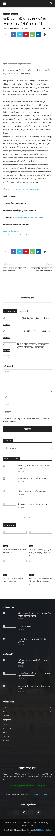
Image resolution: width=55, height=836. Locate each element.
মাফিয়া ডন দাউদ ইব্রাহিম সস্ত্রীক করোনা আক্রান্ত (33, 491)
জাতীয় (4, 575)
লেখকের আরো (23, 311)
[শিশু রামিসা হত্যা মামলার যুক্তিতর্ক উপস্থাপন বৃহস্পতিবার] (9, 642)
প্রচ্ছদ (4, 10)
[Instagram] (24, 812)
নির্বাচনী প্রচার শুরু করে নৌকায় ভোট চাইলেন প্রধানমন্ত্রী (14, 269)
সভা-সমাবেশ (14, 14)
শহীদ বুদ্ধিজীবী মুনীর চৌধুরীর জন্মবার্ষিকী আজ (33, 318)
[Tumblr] (31, 812)
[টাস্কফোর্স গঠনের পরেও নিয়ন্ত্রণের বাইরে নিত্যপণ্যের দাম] (15, 568)
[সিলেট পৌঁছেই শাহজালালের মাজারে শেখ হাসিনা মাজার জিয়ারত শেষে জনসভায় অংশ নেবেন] (40, 568)
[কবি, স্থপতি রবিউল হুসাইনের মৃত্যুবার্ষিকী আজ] (9, 334)
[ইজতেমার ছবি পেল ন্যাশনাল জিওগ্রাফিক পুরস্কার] (9, 507)
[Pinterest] (26, 34)
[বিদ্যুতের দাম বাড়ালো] (9, 629)
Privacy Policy (43, 823)
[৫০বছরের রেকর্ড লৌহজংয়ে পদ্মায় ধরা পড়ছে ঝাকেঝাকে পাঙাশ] (9, 689)
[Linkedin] (38, 34)
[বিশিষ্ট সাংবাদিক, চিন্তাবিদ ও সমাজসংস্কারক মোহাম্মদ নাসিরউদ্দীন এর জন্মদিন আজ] (9, 347)
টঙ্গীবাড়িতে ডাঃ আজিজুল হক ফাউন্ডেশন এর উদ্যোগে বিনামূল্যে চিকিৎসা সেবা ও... (40, 552)
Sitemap (24, 825)
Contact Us (17, 823)
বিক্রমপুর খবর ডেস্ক (14, 28)
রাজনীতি (5, 546)
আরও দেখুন (27, 517)
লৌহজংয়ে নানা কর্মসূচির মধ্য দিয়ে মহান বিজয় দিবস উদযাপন (41, 269)
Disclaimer (26, 823)
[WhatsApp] (32, 34)
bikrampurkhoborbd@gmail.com (37, 794)
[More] (44, 34)
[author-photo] (27, 294)
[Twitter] (20, 34)
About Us (8, 823)
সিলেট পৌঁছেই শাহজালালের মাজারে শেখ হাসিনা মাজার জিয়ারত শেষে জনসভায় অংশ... (40, 581)
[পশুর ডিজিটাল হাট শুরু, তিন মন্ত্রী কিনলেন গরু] (9, 482)
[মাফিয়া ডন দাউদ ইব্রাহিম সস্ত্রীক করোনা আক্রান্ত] (9, 494)
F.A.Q (34, 823)
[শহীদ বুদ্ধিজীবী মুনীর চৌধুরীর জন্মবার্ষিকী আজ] (9, 321)
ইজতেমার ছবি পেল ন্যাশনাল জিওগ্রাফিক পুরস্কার (33, 504)
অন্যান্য (31, 575)
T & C (31, 825)
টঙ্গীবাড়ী (31, 546)
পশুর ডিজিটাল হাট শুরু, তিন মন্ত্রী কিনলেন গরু (32, 478)
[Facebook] (13, 34)
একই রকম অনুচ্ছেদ (10, 311)
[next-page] (8, 357)
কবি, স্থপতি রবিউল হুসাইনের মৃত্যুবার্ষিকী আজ (33, 331)
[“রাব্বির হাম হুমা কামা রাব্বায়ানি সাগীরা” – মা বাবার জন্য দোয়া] (9, 663)
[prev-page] (4, 357)
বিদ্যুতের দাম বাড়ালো (24, 626)
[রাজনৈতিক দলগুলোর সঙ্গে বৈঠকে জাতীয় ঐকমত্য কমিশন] (15, 539)
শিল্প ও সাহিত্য (12, 10)
